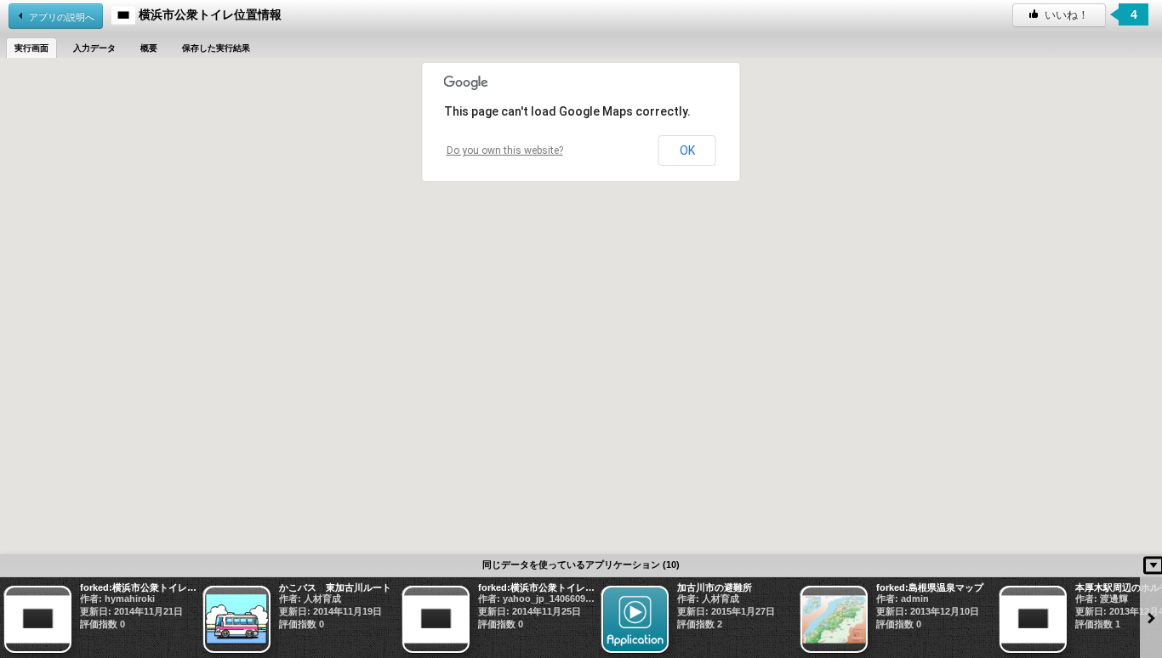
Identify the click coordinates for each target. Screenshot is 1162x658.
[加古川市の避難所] (696, 619)
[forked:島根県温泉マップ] (895, 619)
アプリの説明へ (61, 17)
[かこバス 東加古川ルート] (298, 619)
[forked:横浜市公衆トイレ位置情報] (99, 619)
